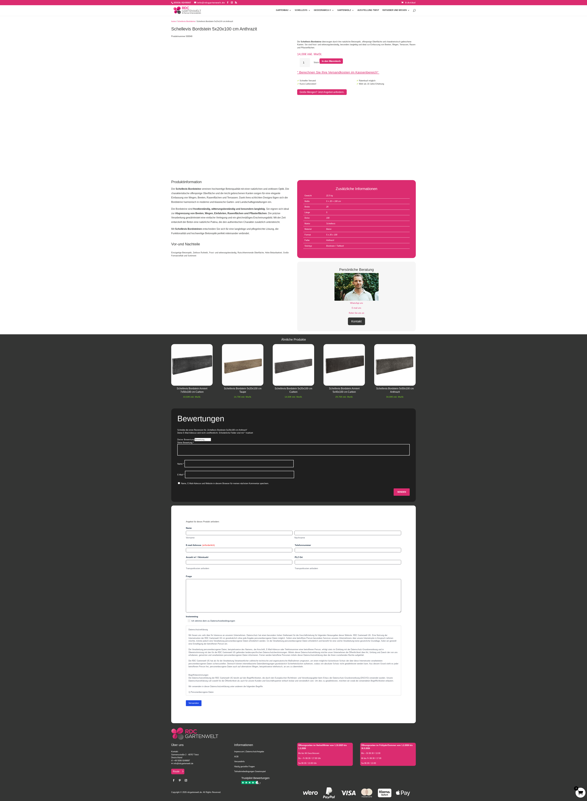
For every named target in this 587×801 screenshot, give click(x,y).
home (173, 21)
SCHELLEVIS (301, 10)
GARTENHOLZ (344, 10)
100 (327, 218)
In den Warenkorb (331, 61)
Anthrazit (330, 240)
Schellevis (330, 223)
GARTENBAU (282, 10)
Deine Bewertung (186, 439)
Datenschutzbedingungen (222, 621)
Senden (401, 492)
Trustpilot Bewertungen (255, 778)
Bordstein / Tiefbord (335, 246)
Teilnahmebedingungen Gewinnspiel (250, 771)
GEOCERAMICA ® (322, 10)
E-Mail (180, 475)
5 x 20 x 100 (331, 235)
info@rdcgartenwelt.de (183, 763)
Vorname (190, 537)
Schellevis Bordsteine (186, 21)
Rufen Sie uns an (356, 313)
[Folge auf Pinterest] (179, 780)
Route (176, 771)
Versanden (193, 703)
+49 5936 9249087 (182, 760)
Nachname (299, 537)
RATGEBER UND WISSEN (394, 10)
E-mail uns (356, 308)
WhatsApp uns (356, 303)
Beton (328, 229)
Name (180, 464)
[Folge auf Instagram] (185, 780)
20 (327, 207)
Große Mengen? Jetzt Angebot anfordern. (322, 92)
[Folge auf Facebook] (173, 780)
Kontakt (356, 321)
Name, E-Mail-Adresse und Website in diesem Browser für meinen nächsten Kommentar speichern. (225, 483)
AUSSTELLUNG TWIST (368, 10)
